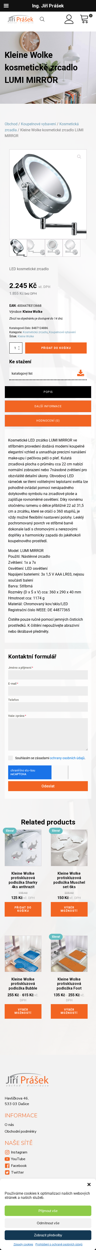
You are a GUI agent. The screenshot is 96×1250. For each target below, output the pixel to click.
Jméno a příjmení (20, 667)
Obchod (11, 124)
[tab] (48, 392)
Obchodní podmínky (20, 1131)
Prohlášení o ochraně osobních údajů (58, 1244)
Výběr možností (69, 909)
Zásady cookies (23, 1244)
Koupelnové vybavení (38, 124)
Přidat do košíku (56, 348)
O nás (9, 1124)
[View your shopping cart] (84, 19)
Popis (48, 392)
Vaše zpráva (17, 715)
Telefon (13, 700)
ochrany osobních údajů (67, 758)
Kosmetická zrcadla (35, 332)
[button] (89, 1184)
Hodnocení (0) (48, 420)
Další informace (48, 406)
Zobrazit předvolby (48, 1235)
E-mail (13, 683)
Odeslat (48, 786)
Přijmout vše (48, 1211)
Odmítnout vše (48, 1223)
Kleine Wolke (26, 336)
